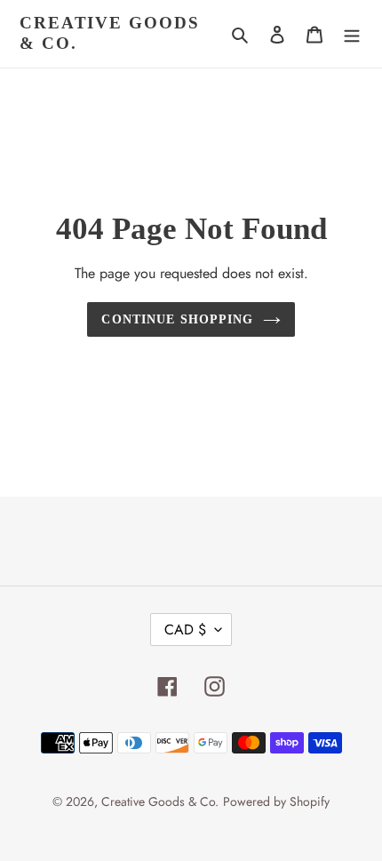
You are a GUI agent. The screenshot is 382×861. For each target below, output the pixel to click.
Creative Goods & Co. (110, 32)
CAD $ (185, 629)
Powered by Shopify (276, 801)
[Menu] (351, 33)
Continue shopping (177, 319)
